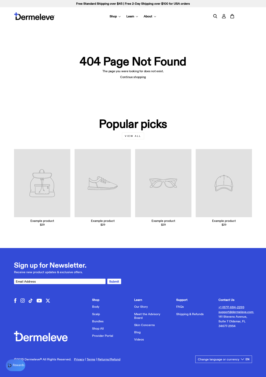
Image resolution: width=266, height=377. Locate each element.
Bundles (98, 321)
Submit (114, 281)
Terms (91, 359)
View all (133, 135)
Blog (137, 332)
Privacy (79, 359)
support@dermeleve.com (236, 312)
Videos (139, 339)
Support (182, 299)
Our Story (141, 307)
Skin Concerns (144, 325)
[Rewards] (15, 365)
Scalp (96, 314)
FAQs (180, 307)
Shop (114, 16)
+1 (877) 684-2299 (231, 307)
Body (95, 307)
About (148, 16)
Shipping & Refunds (190, 314)
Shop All (98, 328)
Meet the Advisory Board (147, 316)
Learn (130, 16)
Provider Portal (102, 336)
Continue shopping (133, 77)
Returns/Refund (109, 359)
